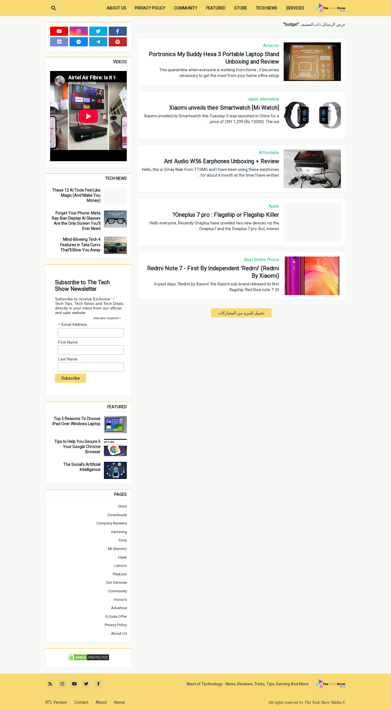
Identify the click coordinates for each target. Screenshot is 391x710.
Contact (81, 702)
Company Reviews (111, 523)
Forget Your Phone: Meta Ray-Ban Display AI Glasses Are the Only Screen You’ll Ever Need (76, 221)
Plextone (120, 574)
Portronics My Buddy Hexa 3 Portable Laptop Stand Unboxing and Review (214, 58)
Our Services (116, 582)
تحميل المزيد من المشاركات (241, 313)
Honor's (120, 599)
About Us (119, 633)
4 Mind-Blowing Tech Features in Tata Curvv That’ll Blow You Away (80, 244)
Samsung (119, 532)
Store (122, 506)
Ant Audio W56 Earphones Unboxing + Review (221, 161)
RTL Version (56, 702)
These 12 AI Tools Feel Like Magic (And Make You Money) (76, 195)
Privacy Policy (116, 625)
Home (119, 702)
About (101, 702)
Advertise (119, 608)
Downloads (117, 515)
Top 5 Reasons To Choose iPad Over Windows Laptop (76, 421)
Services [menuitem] (295, 8)
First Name (68, 342)
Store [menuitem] (240, 8)
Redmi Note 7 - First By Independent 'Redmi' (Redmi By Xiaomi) (213, 272)
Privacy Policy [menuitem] (150, 8)
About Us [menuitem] (116, 8)
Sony (123, 540)
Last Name (68, 359)
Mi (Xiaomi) (117, 549)
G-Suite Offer (116, 616)
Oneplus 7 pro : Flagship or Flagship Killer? (225, 214)
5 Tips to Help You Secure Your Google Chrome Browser (77, 446)
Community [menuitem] (186, 8)
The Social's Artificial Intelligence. (81, 467)
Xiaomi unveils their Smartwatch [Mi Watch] (224, 107)
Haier (122, 557)
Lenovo (120, 565)
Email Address (72, 324)
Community (117, 591)
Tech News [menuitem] (266, 8)
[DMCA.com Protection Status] (88, 660)
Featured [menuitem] (216, 8)
